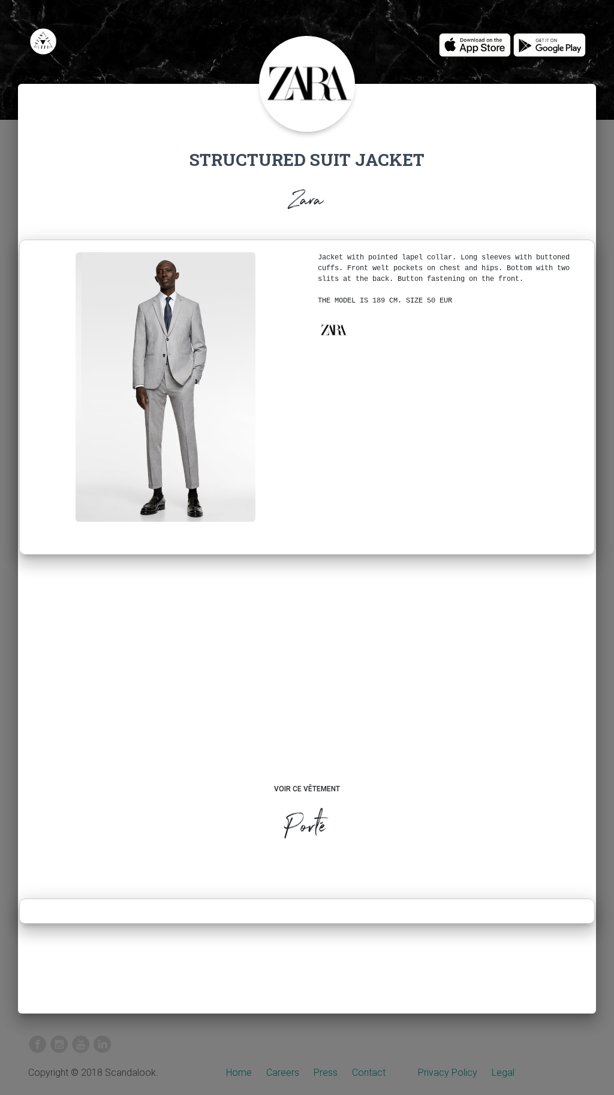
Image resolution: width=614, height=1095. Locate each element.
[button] (333, 330)
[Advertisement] (307, 680)
